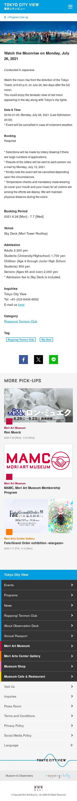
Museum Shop (15, 666)
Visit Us (9, 686)
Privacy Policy (14, 725)
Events (9, 585)
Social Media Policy (18, 735)
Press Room (12, 706)
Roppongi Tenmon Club (20, 321)
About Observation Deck (21, 625)
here (21, 304)
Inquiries (10, 696)
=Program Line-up (17, 17)
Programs (11, 595)
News (8, 605)
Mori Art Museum (17, 646)
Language (11, 745)
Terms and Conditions (19, 715)
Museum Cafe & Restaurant (24, 676)
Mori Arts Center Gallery (22, 656)
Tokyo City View (16, 574)
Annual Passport (15, 636)
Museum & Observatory (19, 775)
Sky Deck (46, 339)
